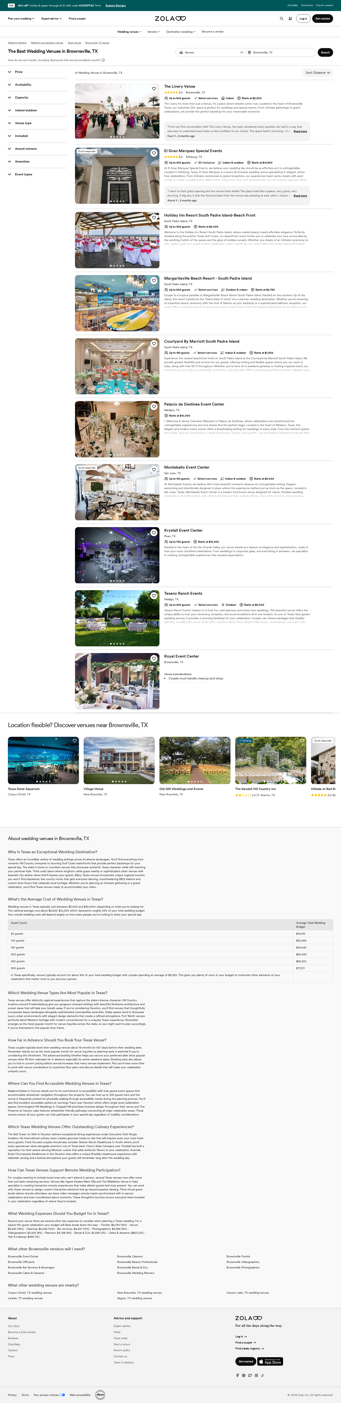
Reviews (13, 1338)
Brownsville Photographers (243, 1267)
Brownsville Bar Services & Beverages (31, 1267)
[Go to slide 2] (114, 137)
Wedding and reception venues (47, 42)
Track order (121, 1338)
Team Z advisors (124, 1362)
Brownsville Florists (238, 1256)
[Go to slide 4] (120, 137)
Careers (13, 1350)
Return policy (122, 1350)
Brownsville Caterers (130, 1256)
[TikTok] (263, 1376)
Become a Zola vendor (22, 1332)
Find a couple (77, 18)
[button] (241, 52)
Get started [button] (323, 18)
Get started (246, 1361)
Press (11, 1356)
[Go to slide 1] (110, 137)
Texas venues (74, 42)
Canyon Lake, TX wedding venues (248, 1292)
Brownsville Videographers (243, 1261)
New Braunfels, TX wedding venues (139, 1292)
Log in (239, 1336)
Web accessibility (80, 1394)
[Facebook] (237, 1376)
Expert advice (50, 18)
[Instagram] (256, 1376)
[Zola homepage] (170, 18)
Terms (98, 5)
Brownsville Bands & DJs (132, 1267)
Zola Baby (293, 5)
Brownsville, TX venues (97, 42)
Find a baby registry (247, 1348)
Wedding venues (128, 31)
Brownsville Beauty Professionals (137, 1261)
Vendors (152, 31)
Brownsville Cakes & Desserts (26, 1273)
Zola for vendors (324, 5)
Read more (300, 131)
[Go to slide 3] (117, 137)
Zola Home (307, 5)
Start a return (122, 1344)
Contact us (120, 1356)
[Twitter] (250, 1376)
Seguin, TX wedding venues (134, 1298)
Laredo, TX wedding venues (25, 1298)
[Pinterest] (244, 1376)
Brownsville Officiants (21, 1261)
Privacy (12, 1394)
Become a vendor (213, 31)
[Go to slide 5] (123, 137)
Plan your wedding (19, 18)
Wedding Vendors (17, 42)
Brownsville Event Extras (23, 1256)
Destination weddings (179, 31)
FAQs (117, 1332)
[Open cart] (290, 18)
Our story (14, 1326)
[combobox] (281, 52)
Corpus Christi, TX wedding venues (30, 1292)
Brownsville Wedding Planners (135, 1273)
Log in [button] (303, 18)
